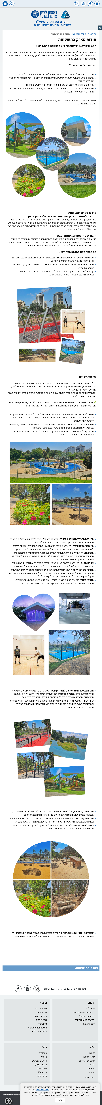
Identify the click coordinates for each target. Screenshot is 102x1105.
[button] (97, 3)
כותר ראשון (90, 1077)
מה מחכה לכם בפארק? (82, 65)
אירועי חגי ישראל (87, 1016)
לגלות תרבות (41, 1008)
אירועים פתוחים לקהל (85, 1020)
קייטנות (91, 1068)
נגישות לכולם (87, 377)
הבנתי (60, 1100)
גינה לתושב (41, 1076)
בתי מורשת (42, 1068)
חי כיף (44, 1057)
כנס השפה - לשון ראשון (84, 1012)
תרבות (91, 1003)
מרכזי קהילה (89, 1057)
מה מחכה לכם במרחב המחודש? (77, 252)
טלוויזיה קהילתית (39, 1031)
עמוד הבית (92, 34)
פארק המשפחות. (79, 34)
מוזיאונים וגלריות (87, 1060)
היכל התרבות (89, 1024)
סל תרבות (42, 1024)
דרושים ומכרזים (39, 1060)
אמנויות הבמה (40, 1016)
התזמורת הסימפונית (37, 1027)
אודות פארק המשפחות (77, 39)
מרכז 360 (42, 1072)
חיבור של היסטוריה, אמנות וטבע (76, 236)
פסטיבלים (90, 1008)
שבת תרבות (41, 1020)
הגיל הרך (91, 1064)
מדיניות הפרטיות (42, 1089)
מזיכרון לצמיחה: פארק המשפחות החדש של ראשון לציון (62, 216)
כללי (92, 1047)
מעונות (92, 1072)
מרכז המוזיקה (40, 1064)
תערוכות (43, 1053)
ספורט (92, 1053)
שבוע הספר (41, 1012)
